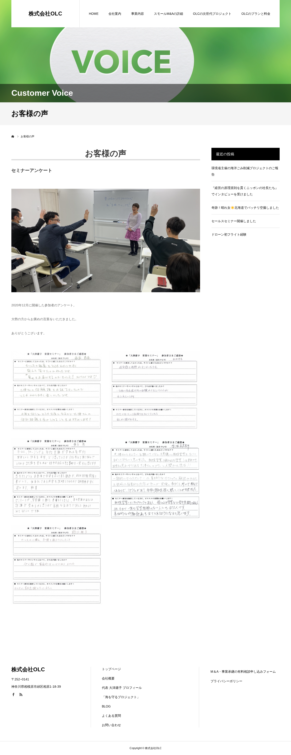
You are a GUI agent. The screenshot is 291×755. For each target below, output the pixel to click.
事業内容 (137, 13)
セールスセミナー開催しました (233, 221)
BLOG (106, 706)
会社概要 (108, 678)
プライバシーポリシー (226, 681)
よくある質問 (111, 715)
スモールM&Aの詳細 (168, 13)
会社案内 (114, 13)
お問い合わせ (111, 725)
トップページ (111, 669)
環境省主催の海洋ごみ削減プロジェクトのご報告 (244, 171)
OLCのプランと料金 (255, 13)
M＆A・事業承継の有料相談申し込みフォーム (243, 671)
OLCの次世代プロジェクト (212, 13)
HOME (93, 13)
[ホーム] (13, 136)
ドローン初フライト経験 (228, 234)
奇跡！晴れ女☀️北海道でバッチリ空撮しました (245, 207)
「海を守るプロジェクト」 (121, 697)
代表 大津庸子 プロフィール (122, 688)
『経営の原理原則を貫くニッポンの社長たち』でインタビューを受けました (244, 191)
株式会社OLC (45, 13)
